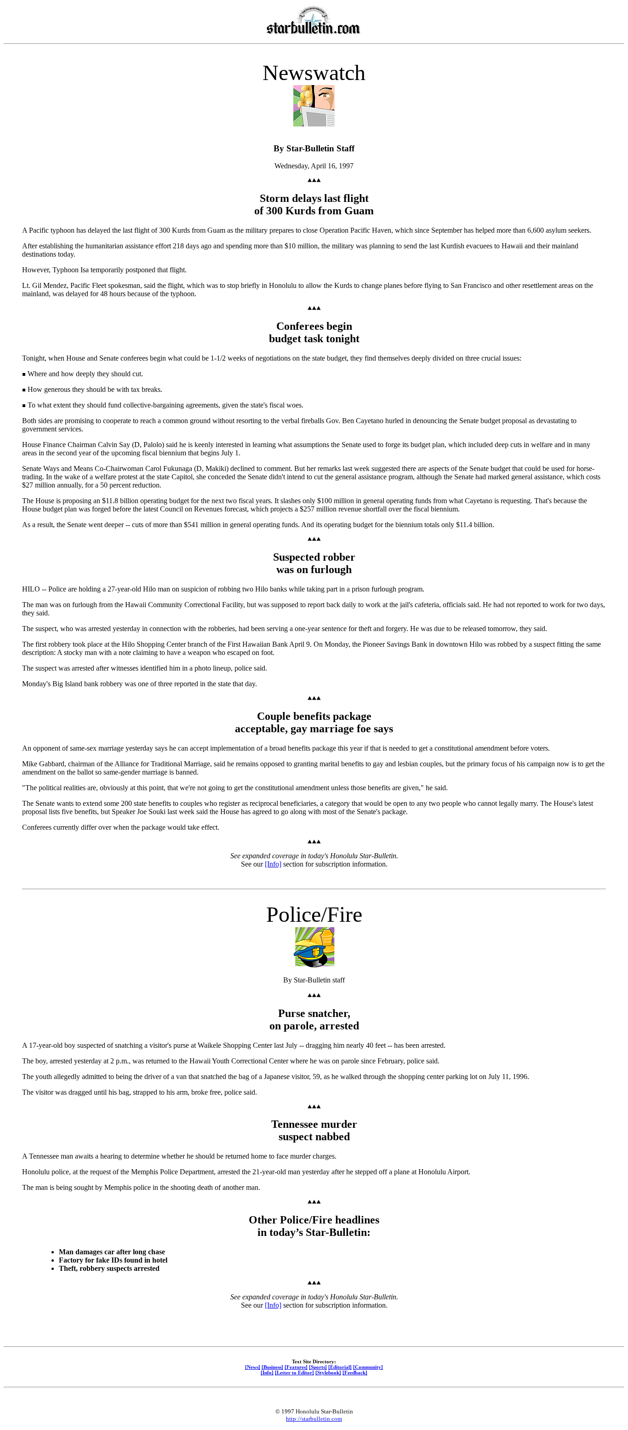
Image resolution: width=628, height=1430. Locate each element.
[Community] (368, 1367)
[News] (252, 1367)
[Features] (296, 1367)
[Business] (272, 1367)
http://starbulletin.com (314, 1418)
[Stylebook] (328, 1372)
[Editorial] (340, 1367)
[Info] (273, 864)
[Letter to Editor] (294, 1372)
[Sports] (318, 1367)
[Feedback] (355, 1372)
